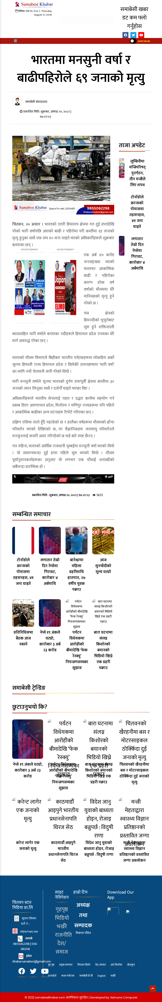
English (102, 975)
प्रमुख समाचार (66, 964)
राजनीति (63, 935)
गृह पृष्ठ (51, 964)
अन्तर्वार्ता (52, 975)
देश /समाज (100, 964)
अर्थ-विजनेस (116, 964)
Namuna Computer (124, 997)
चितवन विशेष (83, 964)
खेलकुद (131, 964)
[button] (15, 41)
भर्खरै (62, 926)
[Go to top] (152, 988)
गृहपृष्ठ (62, 909)
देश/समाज (62, 948)
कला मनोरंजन (67, 975)
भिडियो (62, 918)
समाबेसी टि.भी (86, 975)
